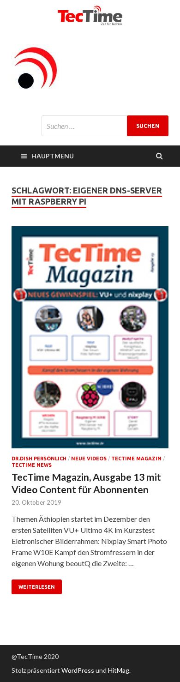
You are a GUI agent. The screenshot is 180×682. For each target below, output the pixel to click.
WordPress (77, 670)
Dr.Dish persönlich (39, 458)
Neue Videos (89, 458)
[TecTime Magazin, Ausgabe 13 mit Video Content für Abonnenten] (90, 341)
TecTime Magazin (136, 458)
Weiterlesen (36, 587)
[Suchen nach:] (105, 125)
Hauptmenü (52, 156)
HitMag (118, 670)
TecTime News (32, 465)
